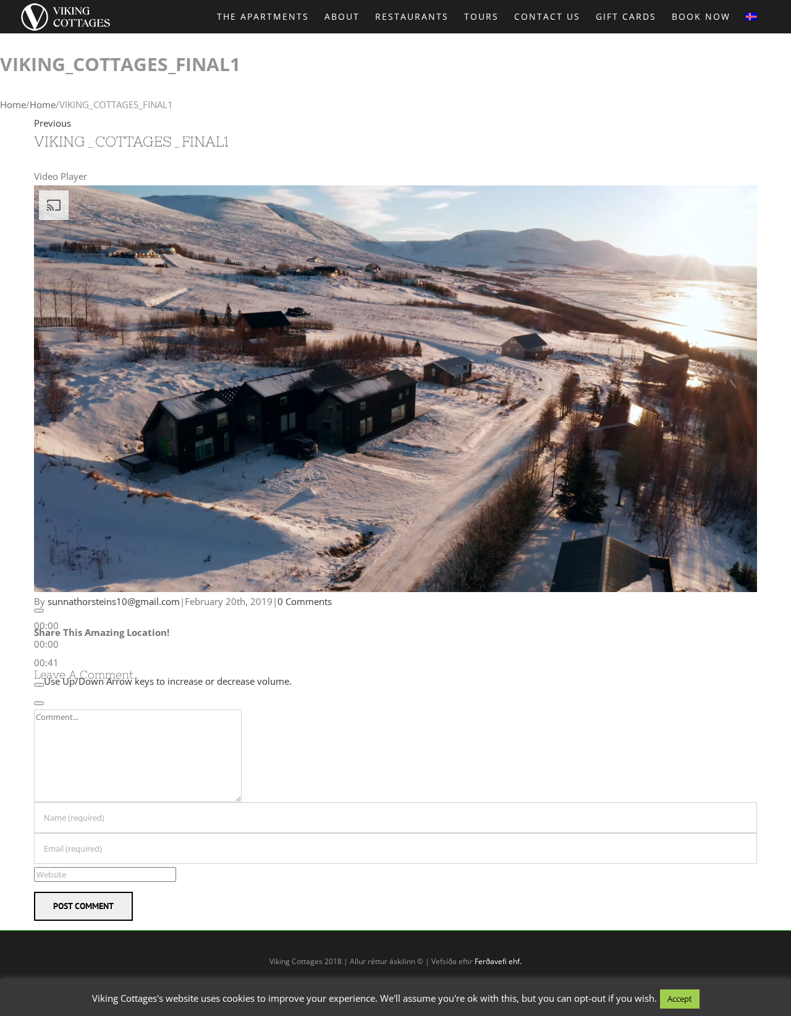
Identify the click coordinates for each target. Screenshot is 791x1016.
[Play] (39, 610)
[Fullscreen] (39, 703)
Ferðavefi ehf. (498, 961)
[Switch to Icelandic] (751, 15)
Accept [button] (679, 998)
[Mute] (39, 685)
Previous (52, 123)
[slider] (46, 644)
